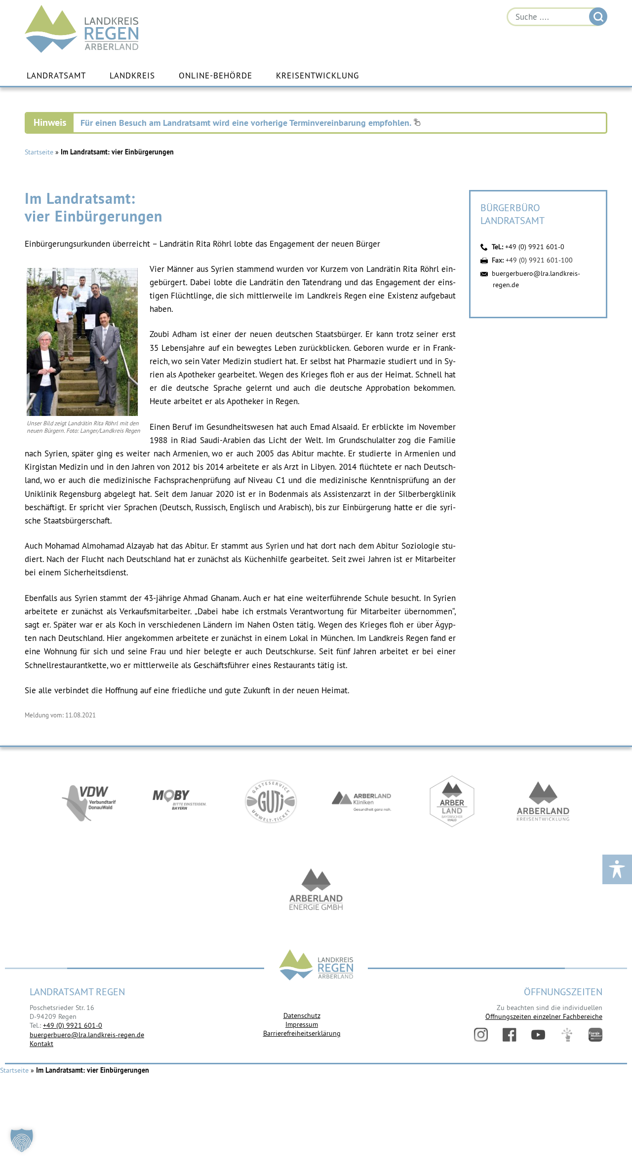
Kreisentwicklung (317, 75)
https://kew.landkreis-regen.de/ (543, 801)
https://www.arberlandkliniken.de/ (361, 801)
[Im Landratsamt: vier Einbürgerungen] (82, 413)
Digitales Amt (567, 1035)
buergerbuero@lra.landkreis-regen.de (87, 1034)
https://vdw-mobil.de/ (88, 801)
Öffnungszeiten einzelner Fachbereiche (543, 1016)
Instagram (481, 1035)
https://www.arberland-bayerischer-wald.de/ (452, 801)
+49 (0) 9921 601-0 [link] (72, 1025)
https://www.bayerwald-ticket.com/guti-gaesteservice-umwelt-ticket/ (270, 801)
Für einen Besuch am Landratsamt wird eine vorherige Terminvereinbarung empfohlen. (246, 122)
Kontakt (41, 1043)
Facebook (509, 1035)
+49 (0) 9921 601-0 (534, 246)
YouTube (538, 1035)
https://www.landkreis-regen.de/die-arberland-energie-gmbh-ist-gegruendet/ (316, 890)
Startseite (39, 152)
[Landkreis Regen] (316, 965)
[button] (21, 1140)
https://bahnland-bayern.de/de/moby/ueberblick (179, 801)
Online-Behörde (215, 75)
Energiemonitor (595, 1035)
